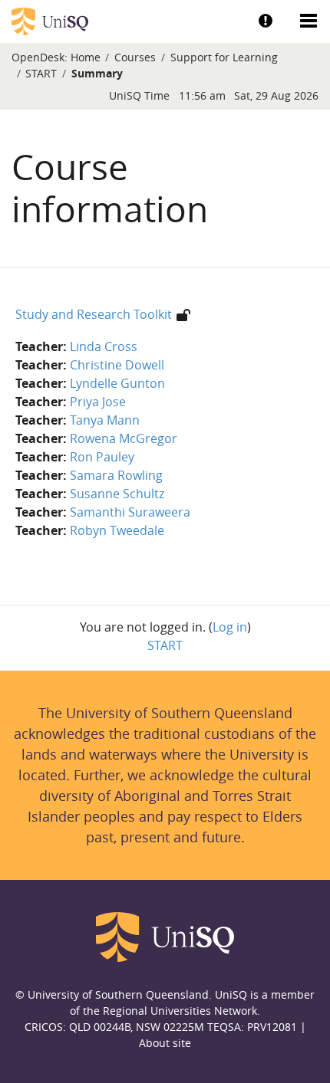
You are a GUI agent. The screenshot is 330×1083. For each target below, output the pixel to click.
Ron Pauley (102, 456)
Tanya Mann (105, 420)
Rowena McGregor (123, 438)
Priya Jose (98, 401)
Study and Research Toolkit (93, 314)
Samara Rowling (116, 475)
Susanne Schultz (117, 493)
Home (86, 57)
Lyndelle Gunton (117, 383)
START (41, 73)
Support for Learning (224, 57)
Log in (230, 627)
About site (165, 1042)
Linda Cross (103, 346)
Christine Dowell (117, 364)
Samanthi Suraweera (130, 512)
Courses (135, 57)
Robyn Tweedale (117, 530)
